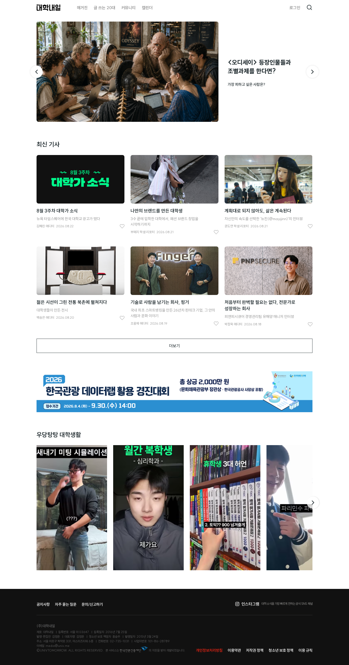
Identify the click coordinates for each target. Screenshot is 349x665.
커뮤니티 (128, 7)
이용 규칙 (305, 650)
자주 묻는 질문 (65, 604)
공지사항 (43, 604)
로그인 (294, 7)
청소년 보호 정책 (281, 650)
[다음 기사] (312, 72)
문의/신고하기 (92, 604)
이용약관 (234, 650)
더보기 (174, 345)
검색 (309, 8)
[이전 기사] (36, 72)
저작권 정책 (254, 650)
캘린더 (147, 7)
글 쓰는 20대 (104, 7)
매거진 (82, 7)
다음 (313, 502)
